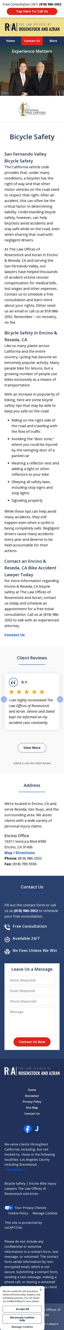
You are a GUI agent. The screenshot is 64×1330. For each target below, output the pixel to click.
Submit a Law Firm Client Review (32, 763)
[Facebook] (28, 1129)
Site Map (32, 1108)
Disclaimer (32, 1096)
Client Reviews (32, 658)
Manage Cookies (45, 1213)
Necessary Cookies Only (22, 1319)
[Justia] (37, 1129)
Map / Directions (19, 852)
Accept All (22, 1309)
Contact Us (32, 41)
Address (32, 785)
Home (10, 41)
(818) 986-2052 (30, 858)
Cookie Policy (18, 1213)
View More (32, 748)
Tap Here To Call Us (32, 11)
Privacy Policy (32, 1102)
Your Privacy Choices (30, 1208)
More (53, 41)
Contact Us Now (32, 1042)
